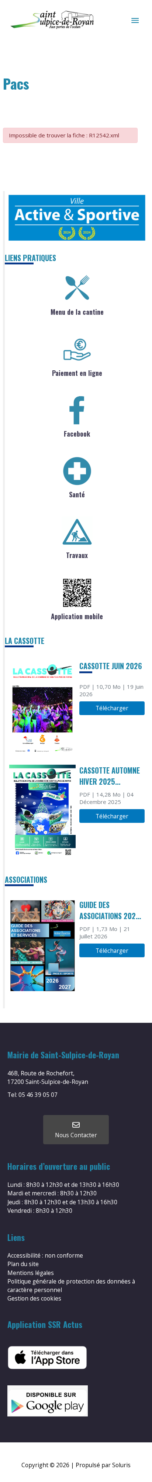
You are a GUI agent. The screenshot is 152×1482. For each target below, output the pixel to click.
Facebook (77, 433)
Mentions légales (30, 1273)
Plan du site (23, 1264)
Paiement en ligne (77, 373)
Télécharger (112, 708)
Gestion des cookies (34, 1298)
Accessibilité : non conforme (45, 1255)
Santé (77, 494)
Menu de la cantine (77, 312)
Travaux (77, 555)
